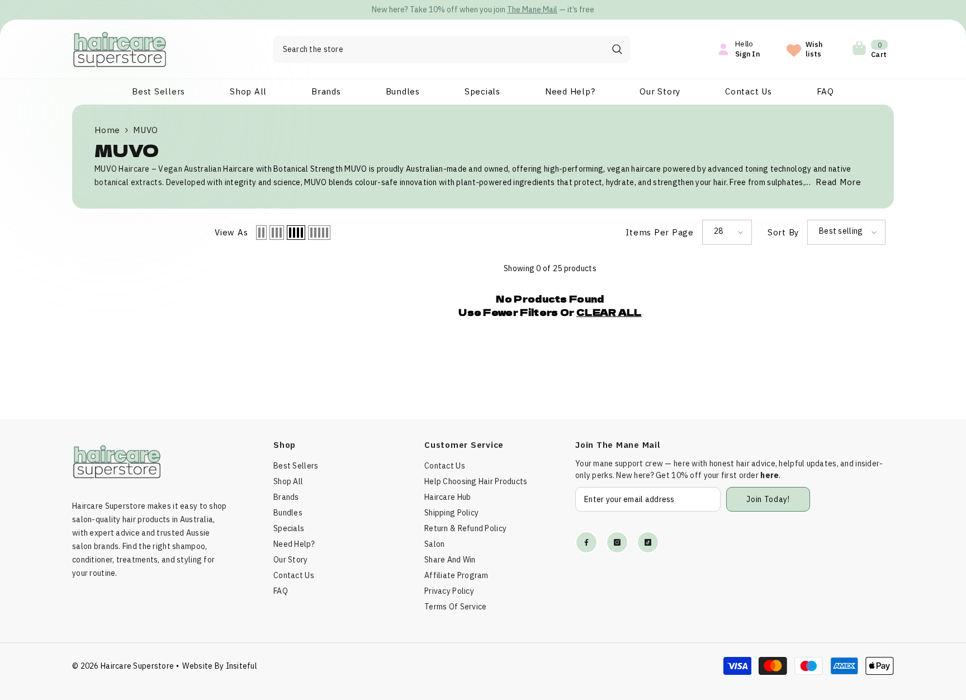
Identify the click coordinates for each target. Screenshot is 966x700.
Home (107, 130)
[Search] (452, 49)
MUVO (145, 130)
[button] (261, 232)
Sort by (783, 232)
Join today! (768, 499)
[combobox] (438, 49)
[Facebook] (586, 542)
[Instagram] (617, 542)
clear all (609, 312)
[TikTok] (648, 542)
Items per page (660, 232)
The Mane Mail (532, 9)
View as (231, 232)
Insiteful (242, 666)
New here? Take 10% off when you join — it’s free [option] (483, 9)
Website (197, 666)
